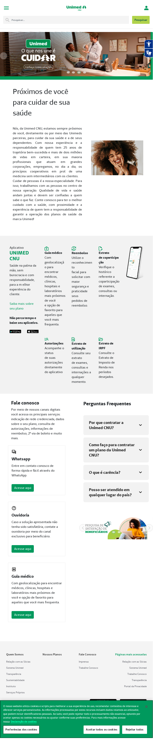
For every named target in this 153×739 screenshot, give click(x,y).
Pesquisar (140, 20)
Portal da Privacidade (135, 686)
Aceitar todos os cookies (101, 729)
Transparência (13, 673)
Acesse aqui (22, 488)
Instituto (11, 686)
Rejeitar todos (135, 729)
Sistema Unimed (14, 667)
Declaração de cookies (24, 721)
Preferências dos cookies (21, 729)
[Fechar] (146, 706)
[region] (76, 719)
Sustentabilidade (15, 680)
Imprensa (84, 661)
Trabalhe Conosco (88, 667)
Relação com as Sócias (18, 661)
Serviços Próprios (15, 692)
